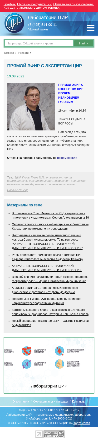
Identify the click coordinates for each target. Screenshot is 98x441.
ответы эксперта (59, 177)
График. (10, 4)
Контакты (78, 401)
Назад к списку (17, 190)
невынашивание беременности (29, 184)
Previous (11, 365)
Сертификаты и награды (50, 401)
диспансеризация (41, 181)
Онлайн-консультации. (34, 4)
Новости (23, 52)
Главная (9, 52)
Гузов (25, 177)
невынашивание (63, 184)
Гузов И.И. (38, 177)
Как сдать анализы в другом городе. (32, 7)
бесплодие (78, 181)
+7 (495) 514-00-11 (42, 25)
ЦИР (18, 177)
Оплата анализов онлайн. (73, 4)
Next (86, 365)
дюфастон (61, 181)
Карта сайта (82, 423)
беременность (17, 181)
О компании (21, 401)
